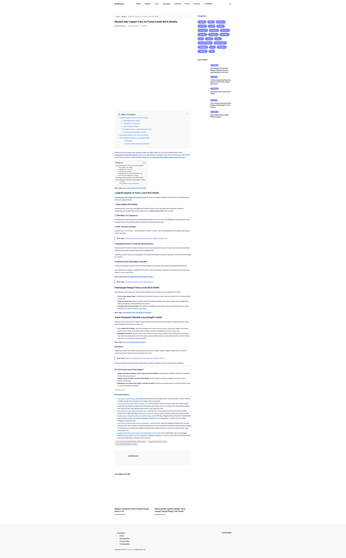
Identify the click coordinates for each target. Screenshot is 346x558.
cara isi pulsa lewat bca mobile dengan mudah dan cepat (131, 441)
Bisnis (187, 4)
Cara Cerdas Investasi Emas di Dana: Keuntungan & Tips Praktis (220, 105)
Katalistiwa (119, 4)
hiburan (220, 26)
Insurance (225, 30)
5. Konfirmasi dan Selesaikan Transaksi (128, 175)
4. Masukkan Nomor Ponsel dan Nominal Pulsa (130, 173)
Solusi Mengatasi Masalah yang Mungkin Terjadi (130, 180)
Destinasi (220, 22)
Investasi (197, 4)
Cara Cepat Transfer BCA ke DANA (134, 188)
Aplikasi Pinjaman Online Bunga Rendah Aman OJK (132, 510)
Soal (212, 47)
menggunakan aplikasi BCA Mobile (126, 155)
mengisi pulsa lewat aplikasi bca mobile (126, 444)
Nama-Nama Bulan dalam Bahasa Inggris (219, 116)
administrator (133, 456)
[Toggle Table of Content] (143, 162)
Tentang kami (125, 544)
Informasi (214, 30)
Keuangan (166, 4)
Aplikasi (147, 4)
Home (122, 536)
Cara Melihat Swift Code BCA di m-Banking (136, 312)
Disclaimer (121, 533)
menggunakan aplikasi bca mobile (157, 441)
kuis (201, 39)
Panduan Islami (220, 43)
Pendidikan (208, 4)
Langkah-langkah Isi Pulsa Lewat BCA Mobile (129, 165)
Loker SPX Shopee (205, 43)
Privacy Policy (125, 541)
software (221, 47)
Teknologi (202, 51)
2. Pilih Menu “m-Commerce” (125, 169)
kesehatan (213, 34)
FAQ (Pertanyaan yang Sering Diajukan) (129, 183)
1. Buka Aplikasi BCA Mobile (125, 167)
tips (212, 51)
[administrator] (123, 458)
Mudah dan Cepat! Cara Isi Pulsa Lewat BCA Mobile (146, 21)
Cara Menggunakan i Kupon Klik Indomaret (139, 282)
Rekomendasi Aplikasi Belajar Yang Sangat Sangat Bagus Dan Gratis (170, 510)
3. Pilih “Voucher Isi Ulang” (125, 171)
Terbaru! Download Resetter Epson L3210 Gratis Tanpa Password (220, 82)
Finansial (177, 4)
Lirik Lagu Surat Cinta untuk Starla (220, 93)
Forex (157, 4)
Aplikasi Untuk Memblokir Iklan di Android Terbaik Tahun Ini (145, 358)
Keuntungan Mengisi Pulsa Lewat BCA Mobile (129, 177)
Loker (218, 39)
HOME (138, 4)
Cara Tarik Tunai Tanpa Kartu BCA (133, 342)
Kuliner (209, 39)
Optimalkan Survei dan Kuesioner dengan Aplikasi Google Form (146, 238)
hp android (203, 30)
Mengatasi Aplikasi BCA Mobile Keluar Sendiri (137, 277)
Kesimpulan (122, 181)
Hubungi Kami (125, 538)
